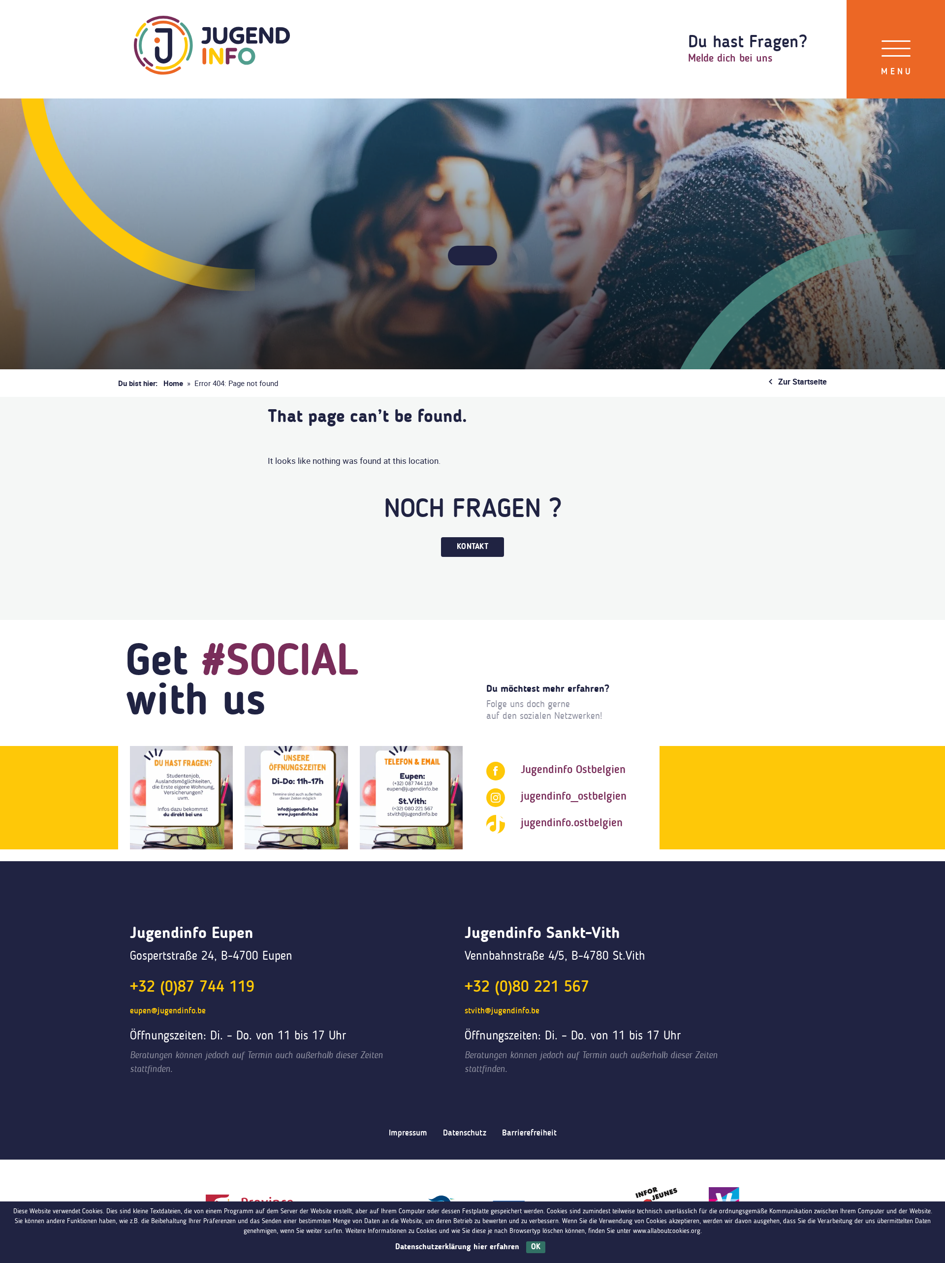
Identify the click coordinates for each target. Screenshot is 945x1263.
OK (535, 1247)
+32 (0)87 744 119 (192, 988)
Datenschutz (464, 1133)
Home (173, 383)
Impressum (408, 1133)
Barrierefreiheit (529, 1133)
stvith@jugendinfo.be (502, 1011)
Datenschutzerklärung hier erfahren (457, 1247)
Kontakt (472, 547)
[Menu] (896, 49)
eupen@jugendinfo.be (168, 1011)
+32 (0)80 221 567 (527, 988)
